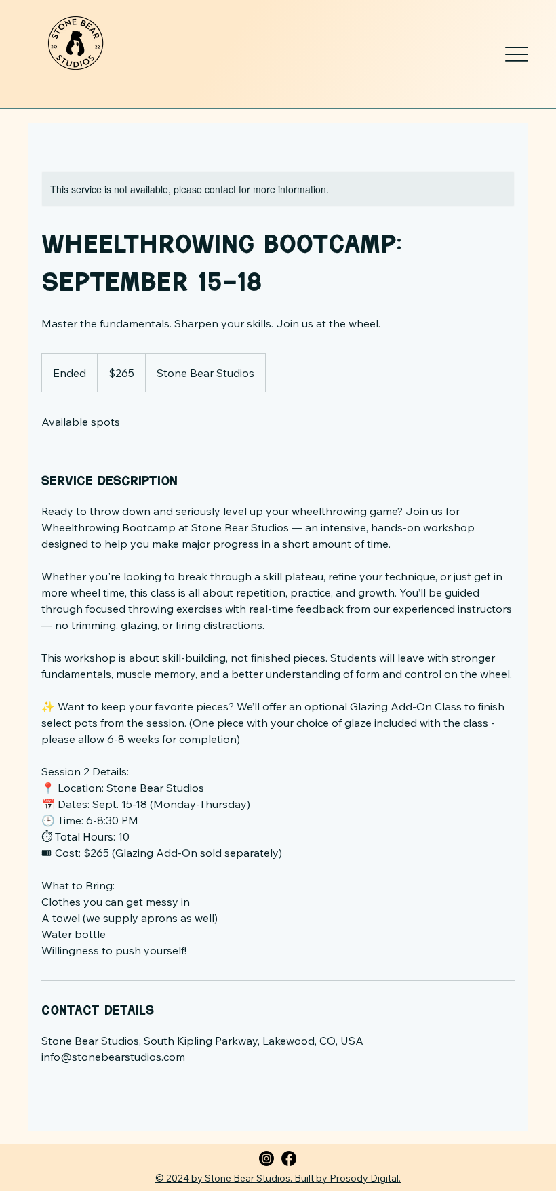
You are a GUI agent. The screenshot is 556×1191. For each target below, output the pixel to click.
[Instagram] (266, 1158)
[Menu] (516, 54)
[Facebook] (288, 1158)
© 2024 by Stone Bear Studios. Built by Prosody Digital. (278, 1178)
